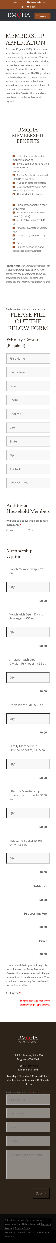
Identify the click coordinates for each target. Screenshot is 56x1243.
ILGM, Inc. (31, 1232)
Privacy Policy (22, 1228)
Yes (12, 530)
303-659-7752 (30, 1065)
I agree (15, 993)
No (33, 530)
